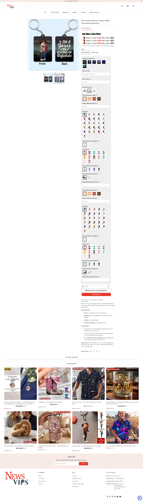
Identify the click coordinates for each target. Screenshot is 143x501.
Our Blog (40, 483)
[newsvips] (10, 6)
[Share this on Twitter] (91, 351)
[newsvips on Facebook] (107, 497)
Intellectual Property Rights (78, 483)
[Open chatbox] (140, 498)
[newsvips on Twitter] (118, 497)
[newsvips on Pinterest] (112, 497)
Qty (83, 286)
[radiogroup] (96, 64)
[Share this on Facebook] (94, 351)
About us (40, 476)
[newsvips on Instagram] (110, 497)
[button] (66, 12)
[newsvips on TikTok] (115, 497)
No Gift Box (95, 52)
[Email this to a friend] (99, 351)
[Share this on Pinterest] (97, 351)
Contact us (74, 476)
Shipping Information (76, 478)
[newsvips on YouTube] (120, 497)
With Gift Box (85, 52)
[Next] (78, 45)
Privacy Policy (41, 478)
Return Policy (75, 481)
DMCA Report (75, 486)
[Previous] (28, 45)
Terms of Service (42, 481)
